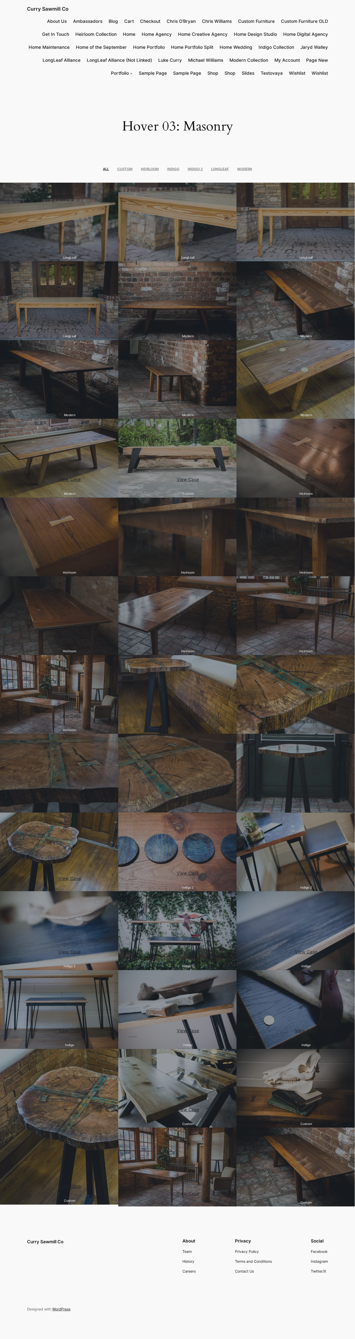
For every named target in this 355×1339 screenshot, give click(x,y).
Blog (113, 21)
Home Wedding (236, 47)
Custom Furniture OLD (304, 21)
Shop (212, 73)
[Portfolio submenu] (131, 73)
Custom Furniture (256, 21)
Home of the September (101, 47)
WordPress (61, 1309)
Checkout (150, 21)
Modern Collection (248, 60)
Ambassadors (87, 21)
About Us (57, 21)
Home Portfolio (149, 47)
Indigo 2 (195, 169)
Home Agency (157, 34)
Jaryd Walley (314, 47)
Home (129, 34)
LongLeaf (220, 169)
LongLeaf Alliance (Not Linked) (119, 60)
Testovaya (272, 73)
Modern (244, 169)
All (106, 169)
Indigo (173, 169)
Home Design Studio (255, 34)
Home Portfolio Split (192, 47)
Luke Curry (170, 60)
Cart (129, 21)
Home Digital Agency (305, 34)
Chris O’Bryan (181, 21)
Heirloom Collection (96, 34)
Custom (125, 169)
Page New (317, 60)
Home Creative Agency (203, 34)
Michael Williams (205, 60)
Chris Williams (217, 21)
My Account (287, 60)
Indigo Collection (276, 47)
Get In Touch (55, 34)
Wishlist (297, 73)
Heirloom (150, 169)
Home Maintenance (49, 47)
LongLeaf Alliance (62, 60)
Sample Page (153, 73)
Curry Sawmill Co (48, 9)
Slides (248, 73)
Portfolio (120, 73)
